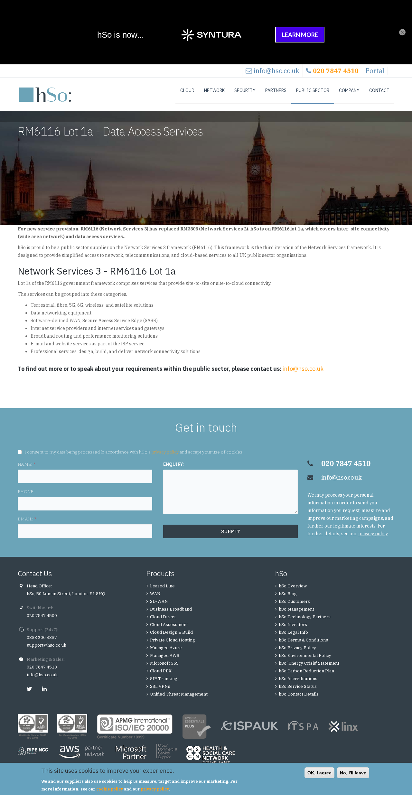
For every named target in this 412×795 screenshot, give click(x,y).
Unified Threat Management (179, 694)
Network (214, 90)
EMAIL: (27, 519)
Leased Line (162, 586)
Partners (275, 90)
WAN (155, 593)
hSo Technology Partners (305, 617)
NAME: (26, 464)
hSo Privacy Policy (297, 647)
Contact (379, 90)
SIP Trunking (163, 678)
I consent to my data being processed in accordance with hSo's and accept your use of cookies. (133, 452)
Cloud (187, 90)
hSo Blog (288, 593)
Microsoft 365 (164, 663)
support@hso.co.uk (46, 645)
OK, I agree (319, 772)
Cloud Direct (163, 617)
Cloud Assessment (169, 624)
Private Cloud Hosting (172, 640)
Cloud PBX (161, 671)
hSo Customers (294, 601)
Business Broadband (171, 609)
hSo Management (296, 609)
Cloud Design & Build (171, 632)
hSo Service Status (298, 686)
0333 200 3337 (42, 637)
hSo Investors (293, 624)
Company (349, 90)
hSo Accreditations (298, 678)
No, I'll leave (353, 772)
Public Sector (312, 90)
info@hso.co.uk (276, 70)
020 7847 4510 (42, 667)
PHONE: (26, 491)
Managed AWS (164, 655)
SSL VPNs (160, 686)
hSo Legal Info (293, 632)
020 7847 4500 (42, 615)
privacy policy (165, 452)
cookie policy (109, 789)
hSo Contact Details (299, 694)
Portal (374, 70)
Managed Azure (166, 647)
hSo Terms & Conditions (303, 640)
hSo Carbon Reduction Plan (306, 671)
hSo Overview (293, 586)
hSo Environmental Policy (305, 655)
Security (245, 90)
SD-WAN (159, 601)
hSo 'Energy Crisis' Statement (309, 663)
